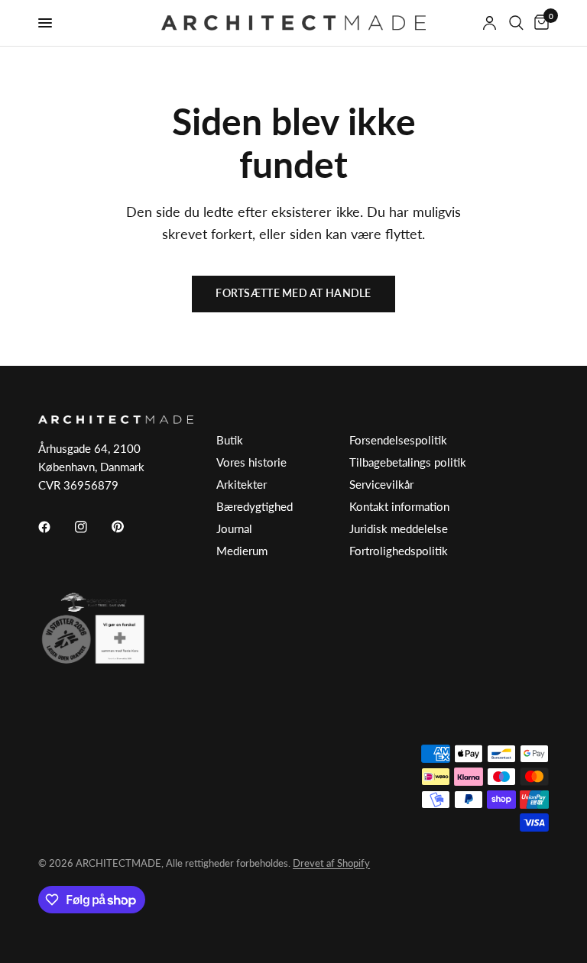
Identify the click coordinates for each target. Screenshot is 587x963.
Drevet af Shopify (331, 863)
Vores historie (251, 462)
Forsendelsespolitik (398, 440)
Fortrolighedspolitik (398, 550)
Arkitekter (241, 484)
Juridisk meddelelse (398, 528)
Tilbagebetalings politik (407, 462)
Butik (229, 440)
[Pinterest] (128, 526)
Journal (234, 528)
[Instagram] (92, 527)
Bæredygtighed (254, 506)
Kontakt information (399, 506)
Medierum (242, 550)
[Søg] (516, 23)
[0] (539, 23)
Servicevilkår (381, 484)
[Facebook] (55, 527)
